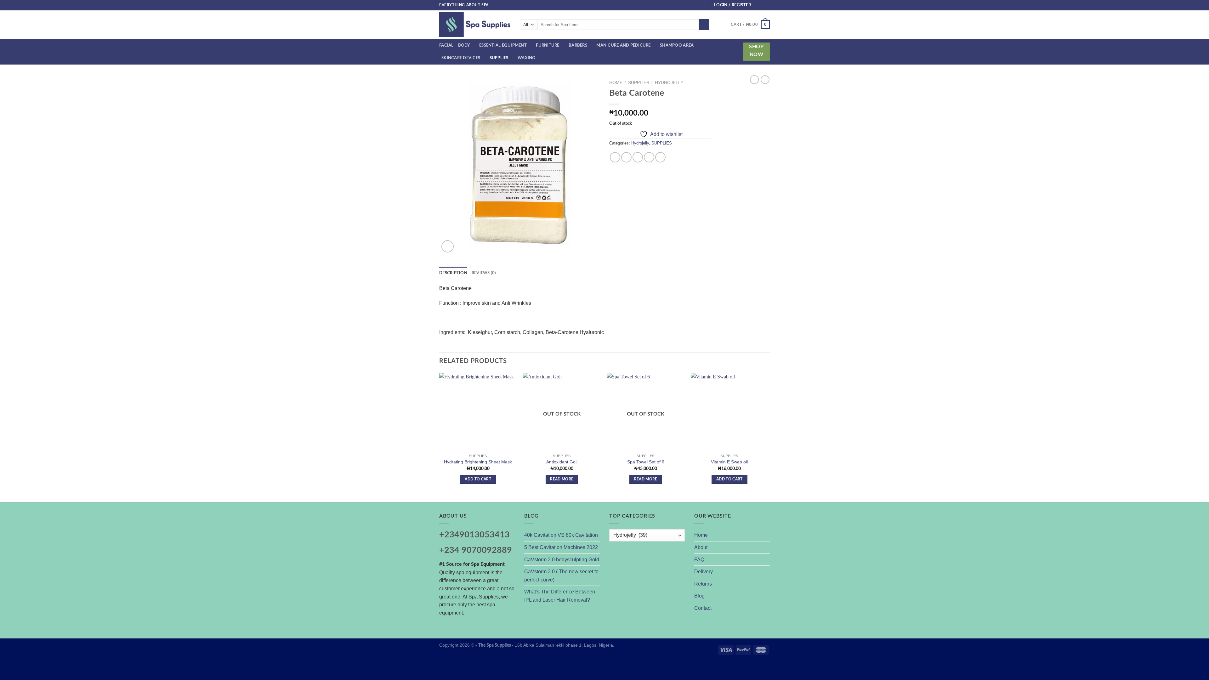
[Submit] (704, 24)
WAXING (526, 58)
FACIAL (446, 45)
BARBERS (578, 45)
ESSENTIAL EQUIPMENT (503, 45)
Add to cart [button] (478, 479)
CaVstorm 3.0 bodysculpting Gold (561, 559)
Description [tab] (453, 273)
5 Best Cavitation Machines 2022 (561, 547)
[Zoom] (447, 246)
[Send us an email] (767, 5)
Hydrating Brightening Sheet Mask (478, 461)
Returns (703, 583)
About (700, 547)
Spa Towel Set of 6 (645, 461)
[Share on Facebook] (615, 157)
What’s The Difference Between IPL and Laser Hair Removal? (559, 596)
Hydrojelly (669, 82)
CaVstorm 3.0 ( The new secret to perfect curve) (561, 575)
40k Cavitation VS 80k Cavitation (561, 535)
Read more (561, 479)
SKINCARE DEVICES (460, 58)
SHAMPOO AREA (677, 45)
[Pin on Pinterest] (649, 157)
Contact (703, 608)
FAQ (699, 559)
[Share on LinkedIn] (660, 157)
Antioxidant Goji (561, 461)
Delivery (703, 571)
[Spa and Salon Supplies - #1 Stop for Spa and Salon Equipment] (474, 24)
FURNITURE (547, 45)
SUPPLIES (499, 58)
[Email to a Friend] (638, 157)
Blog (699, 595)
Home (615, 82)
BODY (464, 45)
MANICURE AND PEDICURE (623, 45)
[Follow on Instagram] (761, 5)
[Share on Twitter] (626, 157)
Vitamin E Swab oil (729, 461)
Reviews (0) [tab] (484, 273)
